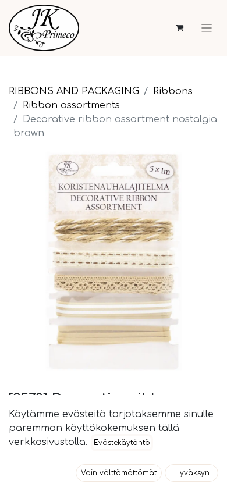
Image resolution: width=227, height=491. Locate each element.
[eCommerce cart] (179, 28)
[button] (119, 473)
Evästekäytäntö (122, 443)
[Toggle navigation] (206, 28)
